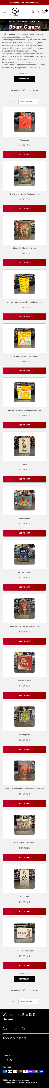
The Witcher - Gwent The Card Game (24, 194)
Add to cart (24, 155)
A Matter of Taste (24, 681)
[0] (43, 12)
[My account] (38, 11)
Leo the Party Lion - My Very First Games (24, 410)
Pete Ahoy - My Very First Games (24, 356)
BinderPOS (32, 1083)
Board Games (21, 21)
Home (11, 21)
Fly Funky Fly (24, 518)
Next (35, 91)
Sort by (13, 102)
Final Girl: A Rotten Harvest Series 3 (24, 627)
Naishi (24, 464)
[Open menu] (5, 12)
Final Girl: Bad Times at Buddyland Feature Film (24, 789)
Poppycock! (24, 140)
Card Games (35, 21)
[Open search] (33, 11)
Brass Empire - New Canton (24, 843)
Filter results (24, 79)
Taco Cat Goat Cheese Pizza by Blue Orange (24, 302)
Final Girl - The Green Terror (24, 248)
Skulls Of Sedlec (24, 572)
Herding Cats (24, 735)
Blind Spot (24, 897)
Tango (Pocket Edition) (24, 951)
